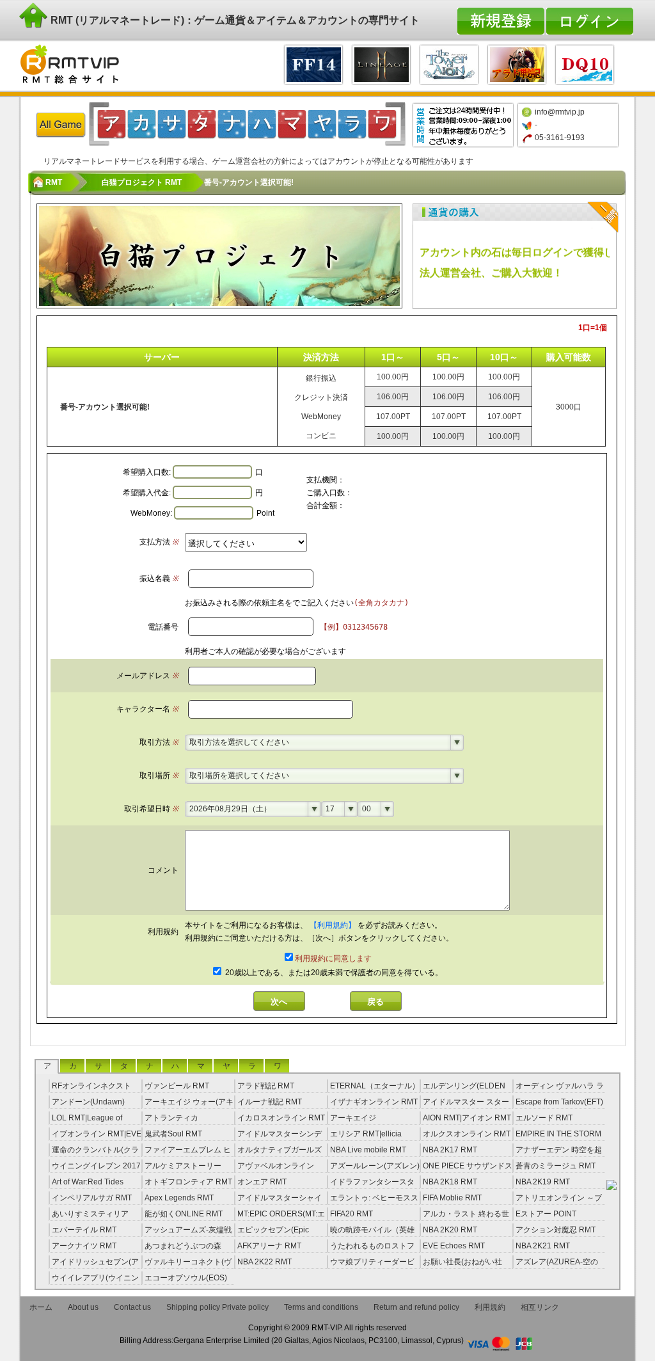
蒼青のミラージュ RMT (556, 1165)
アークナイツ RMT (84, 1245)
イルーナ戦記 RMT (269, 1101)
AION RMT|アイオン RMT (467, 1117)
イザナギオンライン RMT (374, 1101)
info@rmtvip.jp (560, 111)
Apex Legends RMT (179, 1197)
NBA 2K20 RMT (450, 1229)
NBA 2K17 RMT (450, 1149)
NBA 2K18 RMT (450, 1181)
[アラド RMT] (517, 63)
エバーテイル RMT (84, 1229)
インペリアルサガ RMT (92, 1197)
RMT (53, 182)
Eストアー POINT (546, 1213)
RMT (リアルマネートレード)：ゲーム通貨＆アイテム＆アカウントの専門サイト (234, 20)
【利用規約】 (334, 925)
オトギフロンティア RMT (188, 1181)
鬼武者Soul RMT (173, 1133)
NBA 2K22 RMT (264, 1261)
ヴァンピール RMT (177, 1085)
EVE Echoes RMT (454, 1245)
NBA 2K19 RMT (543, 1181)
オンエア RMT (262, 1181)
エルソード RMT (544, 1117)
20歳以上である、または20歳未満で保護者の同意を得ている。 (333, 972)
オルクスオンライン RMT (466, 1133)
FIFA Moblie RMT (452, 1197)
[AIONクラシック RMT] (449, 63)
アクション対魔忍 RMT (556, 1229)
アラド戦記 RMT (265, 1085)
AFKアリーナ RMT (269, 1245)
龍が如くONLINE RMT (184, 1213)
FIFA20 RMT (351, 1213)
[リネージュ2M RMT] (381, 63)
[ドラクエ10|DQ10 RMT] (585, 63)
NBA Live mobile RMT (368, 1149)
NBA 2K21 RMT (543, 1245)
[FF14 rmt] (313, 63)
